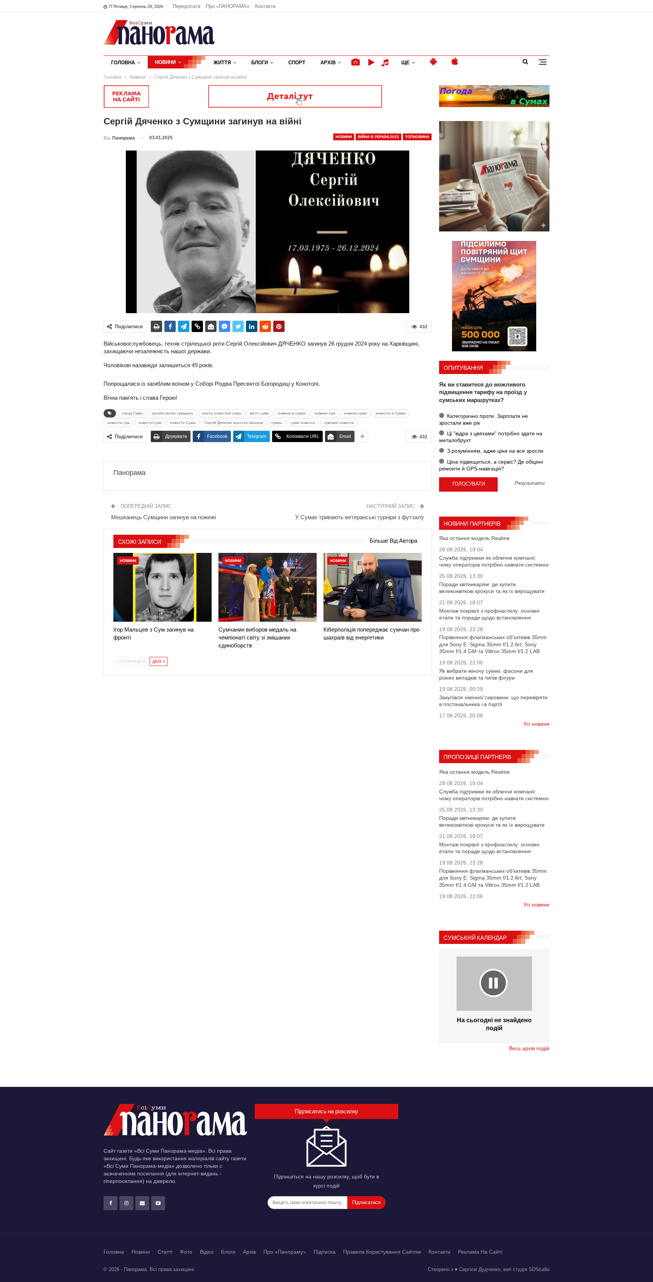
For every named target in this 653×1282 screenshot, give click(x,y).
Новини (165, 62)
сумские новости (339, 423)
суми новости (303, 423)
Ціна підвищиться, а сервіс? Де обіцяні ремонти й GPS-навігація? (491, 465)
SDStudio (539, 1269)
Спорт (296, 62)
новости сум (118, 423)
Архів (328, 62)
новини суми (355, 413)
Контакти (265, 6)
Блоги (259, 62)
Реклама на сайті (480, 1252)
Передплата (186, 6)
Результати (530, 483)
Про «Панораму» (284, 1252)
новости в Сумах (391, 413)
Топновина (417, 137)
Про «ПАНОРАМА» (227, 6)
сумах (276, 423)
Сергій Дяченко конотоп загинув (233, 423)
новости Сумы (183, 423)
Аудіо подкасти (386, 62)
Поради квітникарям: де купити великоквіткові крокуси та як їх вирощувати (492, 587)
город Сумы (132, 413)
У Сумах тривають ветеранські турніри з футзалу (359, 517)
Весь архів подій (529, 1048)
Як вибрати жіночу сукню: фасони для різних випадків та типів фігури (486, 674)
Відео (207, 1252)
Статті (165, 1252)
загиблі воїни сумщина (172, 413)
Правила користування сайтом (382, 1252)
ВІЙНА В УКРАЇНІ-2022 (378, 137)
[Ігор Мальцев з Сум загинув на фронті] (162, 587)
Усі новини (536, 724)
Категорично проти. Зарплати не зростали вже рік (483, 419)
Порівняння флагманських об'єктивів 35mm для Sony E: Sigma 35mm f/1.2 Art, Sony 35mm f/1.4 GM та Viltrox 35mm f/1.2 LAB (493, 644)
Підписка (325, 1252)
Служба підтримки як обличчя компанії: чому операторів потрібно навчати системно (494, 561)
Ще (405, 62)
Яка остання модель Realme (474, 538)
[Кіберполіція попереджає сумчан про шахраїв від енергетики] (372, 587)
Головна (123, 62)
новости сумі (149, 423)
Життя (222, 62)
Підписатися (366, 1202)
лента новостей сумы (221, 413)
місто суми (259, 413)
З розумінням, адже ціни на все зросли (494, 451)
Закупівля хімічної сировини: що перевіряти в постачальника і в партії (493, 700)
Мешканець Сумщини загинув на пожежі (163, 517)
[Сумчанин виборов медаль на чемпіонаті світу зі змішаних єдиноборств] (267, 587)
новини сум (324, 413)
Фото (186, 1252)
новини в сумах (292, 413)
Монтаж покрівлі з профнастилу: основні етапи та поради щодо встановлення (489, 614)
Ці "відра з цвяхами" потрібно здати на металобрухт (490, 436)
